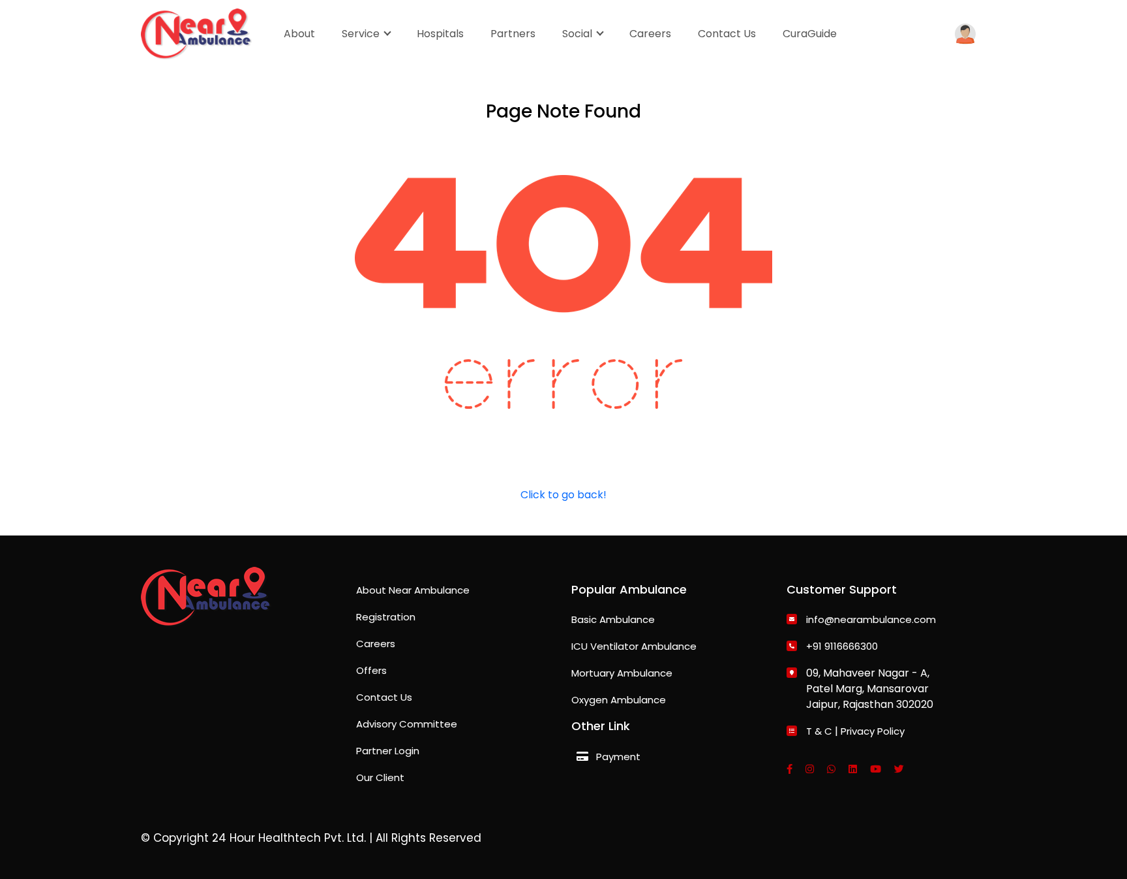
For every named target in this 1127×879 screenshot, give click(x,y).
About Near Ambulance (413, 590)
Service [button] (362, 33)
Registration (385, 617)
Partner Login (387, 751)
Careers (650, 33)
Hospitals (440, 33)
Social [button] (578, 33)
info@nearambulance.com (871, 619)
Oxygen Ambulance (618, 700)
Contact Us (727, 33)
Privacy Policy (873, 731)
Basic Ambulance (613, 619)
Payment (618, 756)
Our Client (380, 777)
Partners (512, 33)
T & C (819, 731)
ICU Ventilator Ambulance (634, 646)
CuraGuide (810, 33)
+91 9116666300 (842, 646)
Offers (371, 670)
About (299, 33)
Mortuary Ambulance (621, 673)
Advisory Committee (406, 724)
